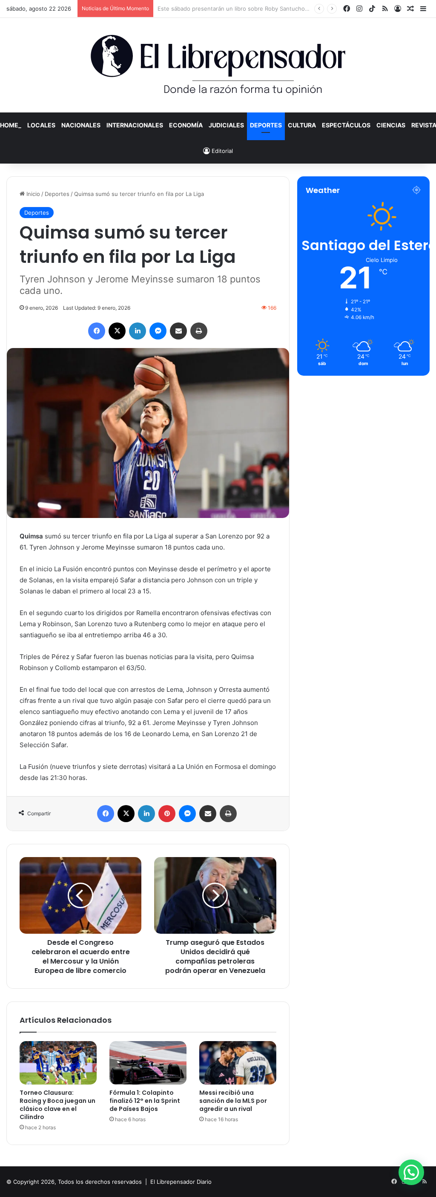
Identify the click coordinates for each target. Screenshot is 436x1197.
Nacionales (80, 125)
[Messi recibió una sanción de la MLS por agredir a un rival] (237, 1063)
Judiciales (226, 125)
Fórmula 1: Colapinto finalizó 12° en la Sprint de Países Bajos (144, 1100)
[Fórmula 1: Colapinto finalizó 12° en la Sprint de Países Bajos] (147, 1063)
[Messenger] (157, 331)
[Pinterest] (166, 813)
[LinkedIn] (137, 331)
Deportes (266, 125)
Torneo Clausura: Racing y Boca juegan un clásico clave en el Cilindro (57, 1104)
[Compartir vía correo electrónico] (178, 331)
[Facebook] (96, 331)
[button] (411, 1172)
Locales (41, 125)
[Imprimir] (198, 331)
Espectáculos (346, 125)
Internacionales (134, 125)
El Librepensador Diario (181, 1181)
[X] (117, 331)
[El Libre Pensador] (218, 65)
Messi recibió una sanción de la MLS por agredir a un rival (233, 1100)
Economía (186, 125)
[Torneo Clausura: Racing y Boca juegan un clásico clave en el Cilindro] (58, 1063)
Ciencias (390, 125)
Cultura (302, 125)
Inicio (32, 193)
